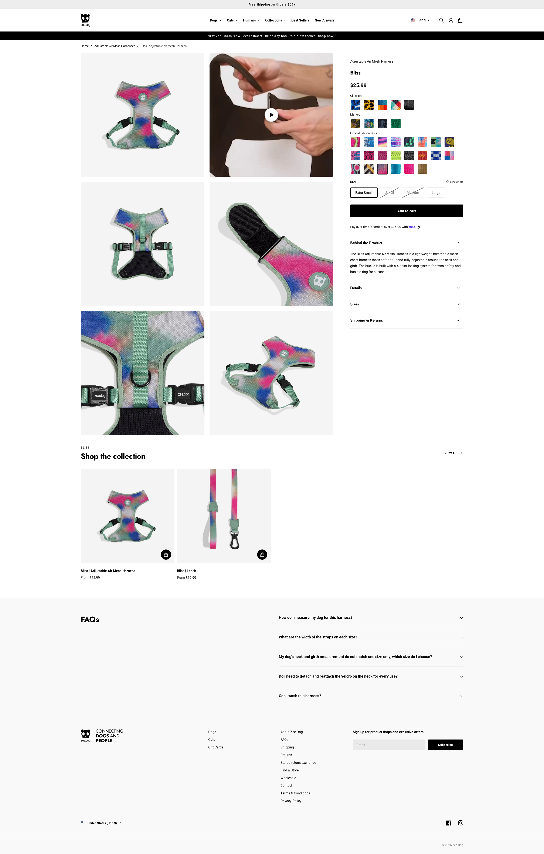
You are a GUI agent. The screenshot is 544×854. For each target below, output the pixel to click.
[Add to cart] (166, 554)
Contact (286, 785)
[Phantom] (395, 104)
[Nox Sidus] (382, 155)
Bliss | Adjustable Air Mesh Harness (108, 570)
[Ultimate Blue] (395, 168)
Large (436, 192)
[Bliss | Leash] (224, 516)
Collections (273, 20)
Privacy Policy (291, 800)
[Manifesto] (436, 142)
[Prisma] (382, 104)
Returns (286, 754)
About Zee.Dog (291, 732)
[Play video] (271, 115)
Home (85, 46)
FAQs (284, 739)
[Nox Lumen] (395, 155)
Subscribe (445, 745)
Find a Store (289, 770)
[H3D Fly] (369, 142)
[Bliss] (382, 168)
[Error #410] (409, 142)
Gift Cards (215, 747)
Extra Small (364, 192)
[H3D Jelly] (355, 142)
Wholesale (288, 777)
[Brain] (369, 155)
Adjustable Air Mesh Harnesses (114, 46)
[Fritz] (369, 168)
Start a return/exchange (298, 762)
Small (389, 192)
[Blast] (355, 168)
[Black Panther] (382, 123)
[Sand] (422, 168)
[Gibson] (422, 155)
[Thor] (369, 123)
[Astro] (436, 155)
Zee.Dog (457, 845)
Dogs (214, 20)
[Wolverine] (355, 123)
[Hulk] (395, 123)
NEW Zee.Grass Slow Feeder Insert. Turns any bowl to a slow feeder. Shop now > (272, 36)
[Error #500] (382, 142)
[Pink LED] (409, 168)
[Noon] (449, 155)
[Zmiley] (449, 142)
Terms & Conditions (295, 793)
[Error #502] (395, 142)
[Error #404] (422, 142)
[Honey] (369, 104)
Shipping (287, 747)
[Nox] (409, 155)
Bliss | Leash (186, 570)
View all (451, 453)
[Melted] (355, 155)
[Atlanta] (355, 104)
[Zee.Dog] (85, 20)
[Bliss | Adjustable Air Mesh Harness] (127, 516)
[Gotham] (409, 104)
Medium (413, 192)
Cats (230, 20)
